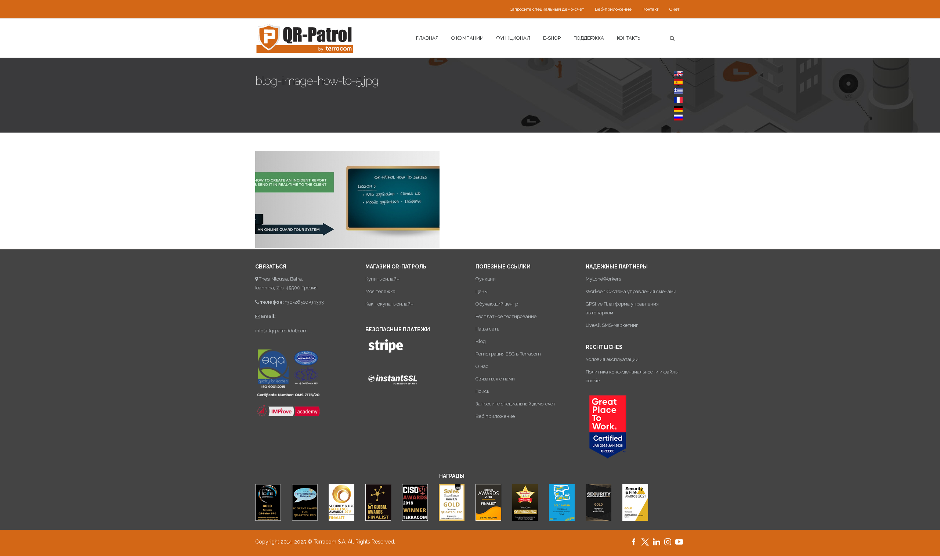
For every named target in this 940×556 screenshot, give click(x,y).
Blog (481, 341)
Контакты (629, 38)
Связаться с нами (495, 379)
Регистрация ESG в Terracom (508, 354)
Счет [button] (674, 9)
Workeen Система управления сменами (631, 291)
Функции (486, 279)
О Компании (467, 38)
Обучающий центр (497, 304)
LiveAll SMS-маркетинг (612, 325)
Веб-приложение (613, 9)
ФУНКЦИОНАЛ (513, 38)
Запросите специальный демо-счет (547, 9)
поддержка (589, 38)
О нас (482, 366)
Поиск (482, 391)
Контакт (650, 9)
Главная (427, 38)
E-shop (552, 38)
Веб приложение (495, 416)
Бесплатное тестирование (506, 316)
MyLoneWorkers (603, 279)
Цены (482, 291)
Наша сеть (487, 329)
